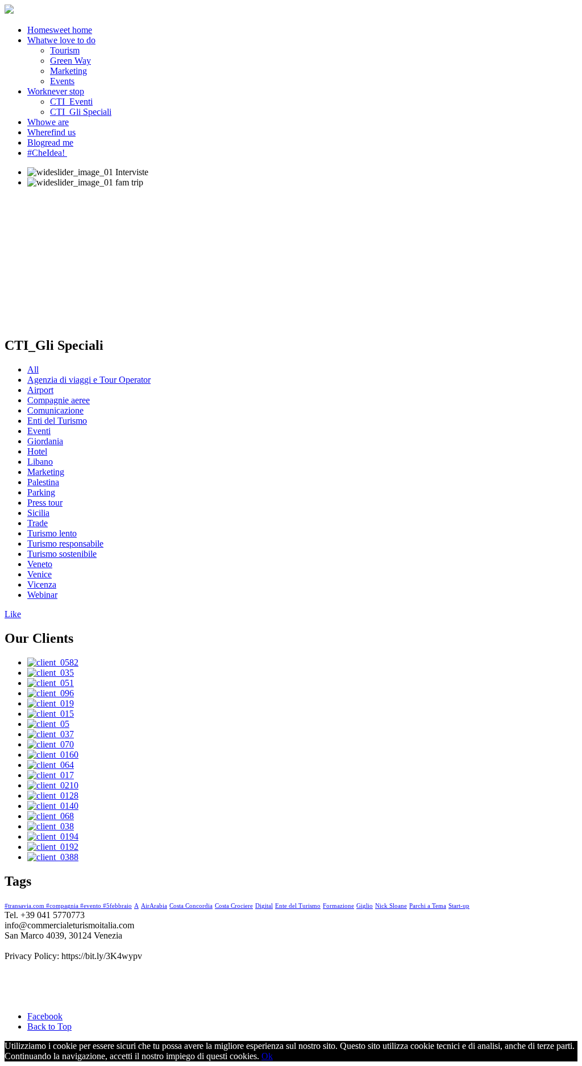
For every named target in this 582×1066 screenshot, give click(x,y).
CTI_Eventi (71, 101)
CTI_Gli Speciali (80, 112)
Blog (50, 142)
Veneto (39, 564)
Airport (40, 390)
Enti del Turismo (57, 420)
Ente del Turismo (298, 906)
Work (55, 91)
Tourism (65, 50)
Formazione (338, 906)
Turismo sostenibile (62, 554)
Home (59, 30)
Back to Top (49, 1026)
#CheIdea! (46, 153)
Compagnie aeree (58, 400)
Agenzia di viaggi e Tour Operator (89, 380)
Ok (267, 1056)
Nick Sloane (391, 906)
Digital (264, 906)
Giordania (45, 441)
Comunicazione (55, 410)
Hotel (37, 451)
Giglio (364, 906)
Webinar (42, 595)
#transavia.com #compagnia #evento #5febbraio (68, 906)
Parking (41, 492)
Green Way (70, 60)
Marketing (68, 71)
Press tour (45, 502)
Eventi (39, 431)
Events (62, 81)
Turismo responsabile (65, 543)
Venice (39, 574)
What (61, 40)
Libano (40, 461)
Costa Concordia (191, 906)
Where (51, 132)
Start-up (458, 906)
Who (48, 122)
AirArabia (154, 906)
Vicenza (41, 584)
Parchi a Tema (427, 906)
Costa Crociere (234, 906)
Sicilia (38, 513)
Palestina (43, 482)
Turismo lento (52, 533)
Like (13, 614)
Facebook (45, 1016)
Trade (37, 523)
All (33, 369)
